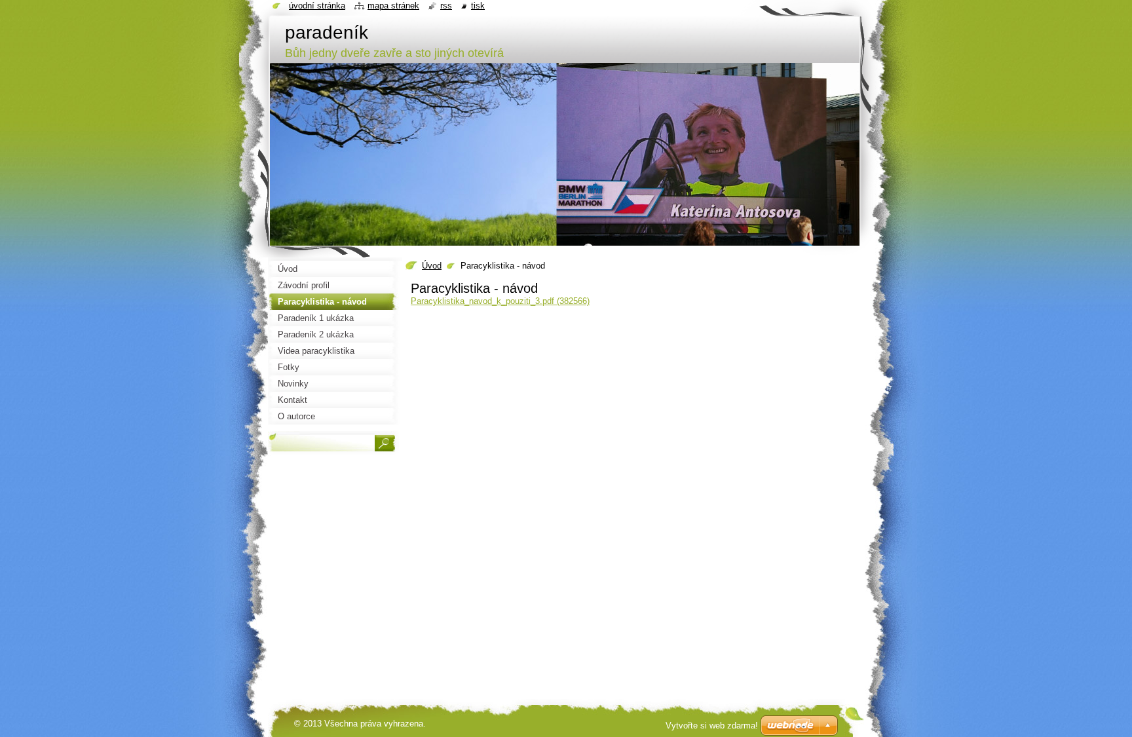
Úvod (432, 266)
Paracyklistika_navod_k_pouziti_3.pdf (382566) (500, 301)
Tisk (478, 5)
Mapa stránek (393, 5)
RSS (446, 5)
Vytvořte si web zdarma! (712, 725)
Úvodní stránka (317, 5)
